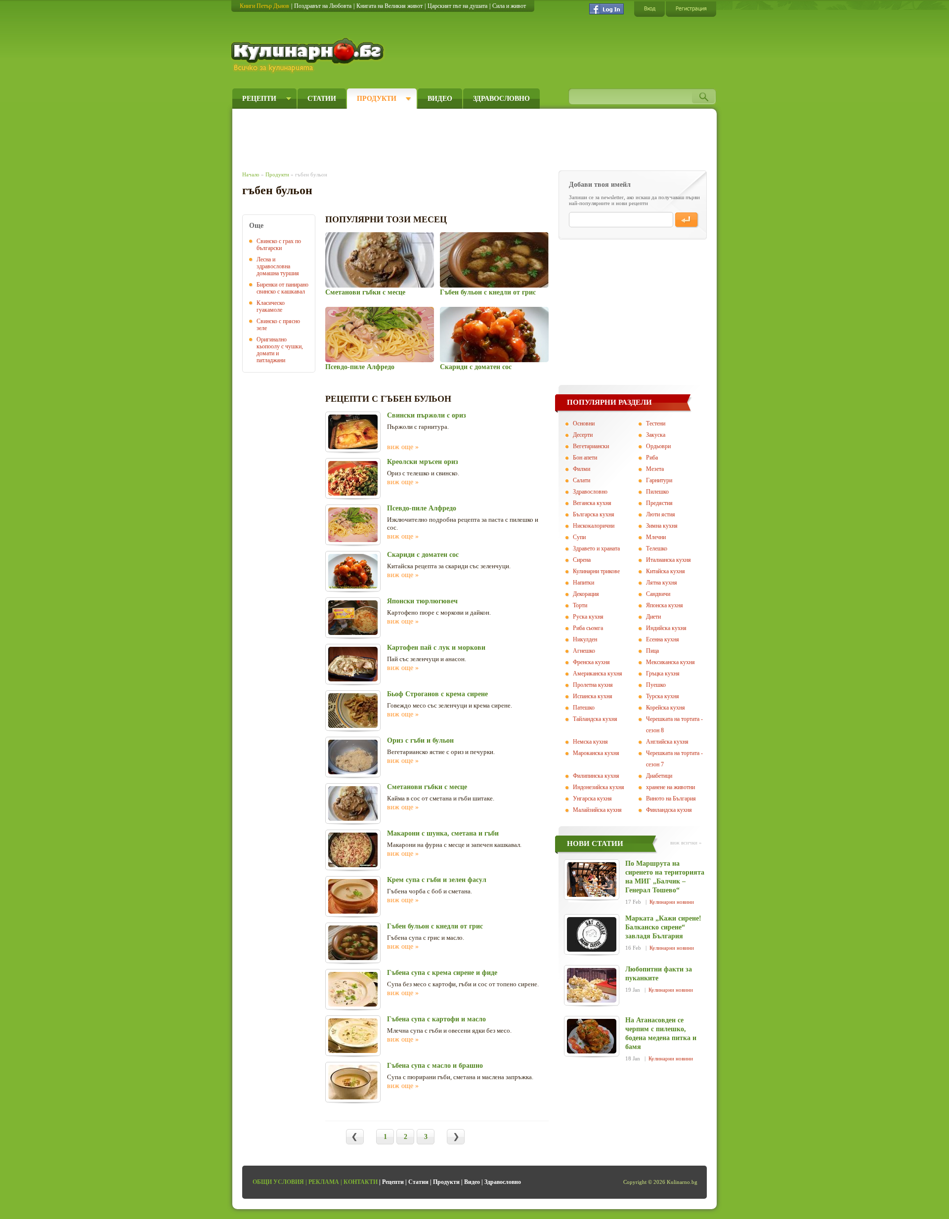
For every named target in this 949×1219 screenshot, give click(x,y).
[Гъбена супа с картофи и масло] (353, 1035)
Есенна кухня (662, 639)
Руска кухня (588, 616)
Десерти (583, 434)
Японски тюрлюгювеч (422, 601)
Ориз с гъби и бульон (420, 740)
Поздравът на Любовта (322, 5)
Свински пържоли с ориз (426, 415)
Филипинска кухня (596, 775)
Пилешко (657, 491)
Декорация (586, 593)
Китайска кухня (665, 571)
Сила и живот (509, 5)
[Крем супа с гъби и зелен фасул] (353, 896)
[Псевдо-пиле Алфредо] (379, 334)
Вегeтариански (591, 446)
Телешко (656, 548)
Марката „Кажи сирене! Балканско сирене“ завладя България (663, 927)
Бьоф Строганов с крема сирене (437, 694)
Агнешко (584, 650)
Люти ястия (660, 514)
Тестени (655, 423)
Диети (653, 616)
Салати (581, 480)
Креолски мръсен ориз (422, 461)
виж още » (403, 447)
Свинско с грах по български (279, 245)
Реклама (323, 1181)
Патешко (584, 707)
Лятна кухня (661, 582)
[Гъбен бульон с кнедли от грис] (494, 260)
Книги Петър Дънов (264, 5)
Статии (321, 98)
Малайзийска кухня (597, 809)
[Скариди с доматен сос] (494, 334)
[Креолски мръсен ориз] (353, 478)
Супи (579, 537)
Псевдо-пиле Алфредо (359, 367)
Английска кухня (667, 741)
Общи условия (278, 1181)
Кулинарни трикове (596, 571)
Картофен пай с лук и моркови (436, 647)
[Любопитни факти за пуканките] (591, 985)
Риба (652, 457)
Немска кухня (590, 741)
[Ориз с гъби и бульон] (353, 757)
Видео (440, 98)
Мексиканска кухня (670, 662)
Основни (584, 423)
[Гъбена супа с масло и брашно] (353, 1082)
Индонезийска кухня (598, 787)
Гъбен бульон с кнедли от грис (488, 292)
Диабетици (659, 775)
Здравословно (501, 98)
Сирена (582, 559)
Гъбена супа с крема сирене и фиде (442, 972)
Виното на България (671, 798)
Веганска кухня (592, 503)
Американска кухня (597, 673)
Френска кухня (591, 662)
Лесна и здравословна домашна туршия (278, 266)
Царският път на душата (457, 5)
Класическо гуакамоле (271, 306)
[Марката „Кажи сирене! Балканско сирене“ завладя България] (591, 934)
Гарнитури (659, 480)
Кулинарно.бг (309, 55)
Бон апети (585, 457)
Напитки (583, 582)
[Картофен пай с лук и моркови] (353, 664)
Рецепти (259, 98)
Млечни (656, 537)
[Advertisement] (423, 137)
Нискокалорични (593, 525)
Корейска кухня (665, 707)
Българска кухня (593, 514)
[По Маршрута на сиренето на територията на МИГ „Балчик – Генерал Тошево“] (591, 879)
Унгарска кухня (592, 798)
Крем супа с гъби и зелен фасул (436, 879)
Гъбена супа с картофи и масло (436, 1019)
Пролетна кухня (593, 684)
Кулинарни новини (671, 902)
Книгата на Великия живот (389, 5)
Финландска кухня (669, 809)
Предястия (659, 503)
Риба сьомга (588, 628)
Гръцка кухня (663, 673)
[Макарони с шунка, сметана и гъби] (353, 850)
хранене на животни (670, 787)
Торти (580, 605)
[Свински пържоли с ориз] (353, 432)
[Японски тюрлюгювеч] (353, 617)
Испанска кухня (592, 696)
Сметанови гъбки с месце (365, 292)
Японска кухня (664, 605)
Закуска (655, 434)
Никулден (585, 639)
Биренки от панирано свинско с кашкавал (282, 288)
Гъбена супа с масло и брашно (435, 1065)
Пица (652, 650)
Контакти (361, 1181)
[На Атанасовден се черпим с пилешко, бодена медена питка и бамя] (591, 1036)
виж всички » (686, 842)
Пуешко (656, 684)
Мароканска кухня (596, 753)
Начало (250, 174)
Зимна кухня (662, 525)
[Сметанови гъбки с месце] (379, 260)
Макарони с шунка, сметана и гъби (443, 833)
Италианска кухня (668, 559)
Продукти (376, 98)
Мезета (655, 468)
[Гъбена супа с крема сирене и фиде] (353, 989)
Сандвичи (658, 593)
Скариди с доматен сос (476, 367)
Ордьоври (658, 446)
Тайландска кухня (595, 718)
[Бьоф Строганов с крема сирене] (353, 710)
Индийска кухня (666, 628)
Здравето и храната (596, 548)
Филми (581, 468)
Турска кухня (662, 696)
